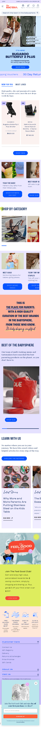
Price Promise (8, 659)
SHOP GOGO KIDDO (12, 287)
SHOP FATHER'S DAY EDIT (12, 194)
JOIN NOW (12, 598)
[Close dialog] (36, 683)
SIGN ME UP (20, 716)
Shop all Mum (33, 238)
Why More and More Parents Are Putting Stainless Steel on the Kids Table (14, 505)
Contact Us (7, 647)
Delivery (5, 653)
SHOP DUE (34, 195)
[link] (20, 692)
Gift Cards (6, 662)
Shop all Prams (8, 238)
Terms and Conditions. (20, 722)
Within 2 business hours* (35, 626)
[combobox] (20, 13)
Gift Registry (7, 650)
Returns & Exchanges (11, 656)
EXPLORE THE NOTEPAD (14, 459)
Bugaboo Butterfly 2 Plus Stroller (10, 125)
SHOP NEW (20, 153)
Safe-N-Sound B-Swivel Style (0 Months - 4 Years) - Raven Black (30, 128)
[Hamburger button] (3, 6)
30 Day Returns (29, 74)
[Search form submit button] (37, 12)
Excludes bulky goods (6, 630)
